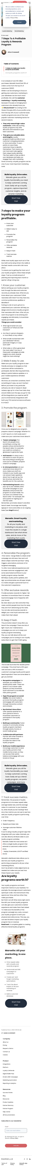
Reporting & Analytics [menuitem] (9, 1083)
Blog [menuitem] (4, 1096)
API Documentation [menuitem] (9, 1115)
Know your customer (10, 224)
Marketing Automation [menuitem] (10, 1080)
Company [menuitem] (6, 1039)
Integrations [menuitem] (6, 1064)
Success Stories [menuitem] (8, 1092)
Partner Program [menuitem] (8, 1108)
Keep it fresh (10, 251)
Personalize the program (11, 241)
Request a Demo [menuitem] (8, 1048)
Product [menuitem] (6, 1061)
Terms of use (4, 1164)
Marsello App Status (23, 1164)
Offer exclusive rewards (11, 246)
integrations (10, 395)
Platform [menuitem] (5, 1067)
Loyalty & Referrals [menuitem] (8, 1070)
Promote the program (10, 235)
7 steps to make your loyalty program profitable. (15, 68)
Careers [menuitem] (5, 1055)
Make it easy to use (11, 230)
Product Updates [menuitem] (8, 1102)
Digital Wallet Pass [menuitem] (8, 1074)
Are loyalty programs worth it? (16, 73)
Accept (20, 22)
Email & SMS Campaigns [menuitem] (10, 1077)
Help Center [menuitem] (6, 1112)
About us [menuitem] (5, 1042)
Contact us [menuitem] (6, 1052)
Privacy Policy (14, 17)
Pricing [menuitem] (5, 1045)
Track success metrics (11, 255)
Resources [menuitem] (6, 1089)
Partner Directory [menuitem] (8, 1105)
